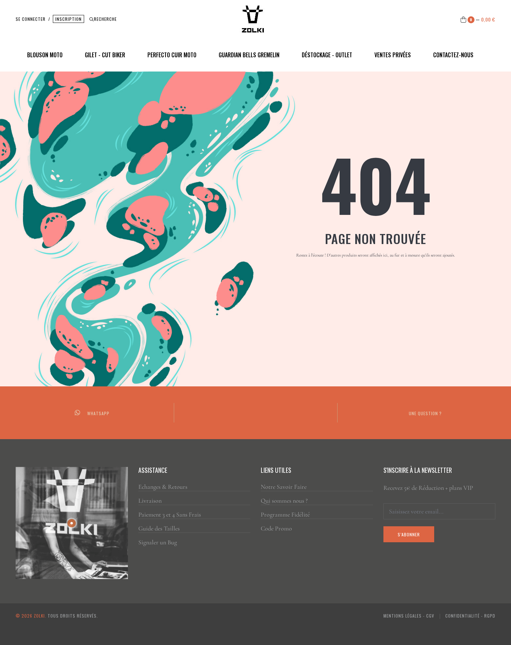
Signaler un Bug (157, 542)
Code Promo (276, 528)
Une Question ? (425, 413)
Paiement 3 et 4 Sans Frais (169, 514)
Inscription (68, 19)
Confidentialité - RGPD (470, 616)
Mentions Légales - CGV (408, 616)
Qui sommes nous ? (284, 500)
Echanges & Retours (162, 487)
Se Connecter (31, 19)
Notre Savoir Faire (284, 487)
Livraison (150, 500)
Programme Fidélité (285, 514)
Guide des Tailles (159, 528)
